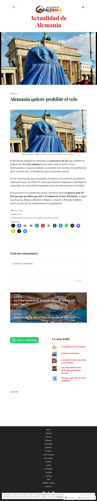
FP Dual (49, 451)
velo (57, 218)
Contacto (48, 486)
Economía (48, 444)
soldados (48, 218)
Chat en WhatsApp (27, 340)
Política (13, 94)
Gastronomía (48, 455)
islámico (29, 218)
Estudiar (48, 447)
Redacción (17, 211)
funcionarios (17, 218)
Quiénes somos (49, 483)
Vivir (48, 479)
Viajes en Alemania (70, 353)
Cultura (48, 437)
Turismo (48, 476)
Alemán (48, 433)
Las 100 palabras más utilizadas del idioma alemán (71, 370)
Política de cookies (63, 497)
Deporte (48, 440)
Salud (48, 465)
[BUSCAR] (13, 7)
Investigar (48, 458)
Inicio (48, 430)
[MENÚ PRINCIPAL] (83, 7)
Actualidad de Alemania (48, 21)
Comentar (77, 281)
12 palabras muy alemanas (73, 346)
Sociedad (48, 469)
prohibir (38, 218)
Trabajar (48, 472)
